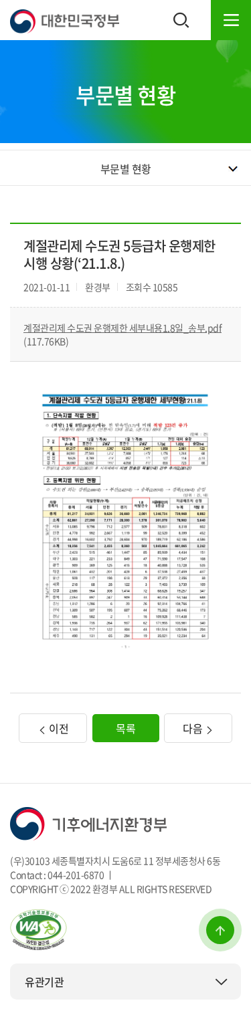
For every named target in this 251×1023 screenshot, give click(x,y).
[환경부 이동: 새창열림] (88, 822)
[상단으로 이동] (220, 930)
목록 (125, 728)
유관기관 (44, 982)
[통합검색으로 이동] (181, 20)
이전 (58, 728)
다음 (194, 728)
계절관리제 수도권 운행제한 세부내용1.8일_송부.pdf (122, 327)
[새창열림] (38, 928)
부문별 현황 (125, 168)
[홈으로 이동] (64, 20)
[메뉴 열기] (231, 20)
